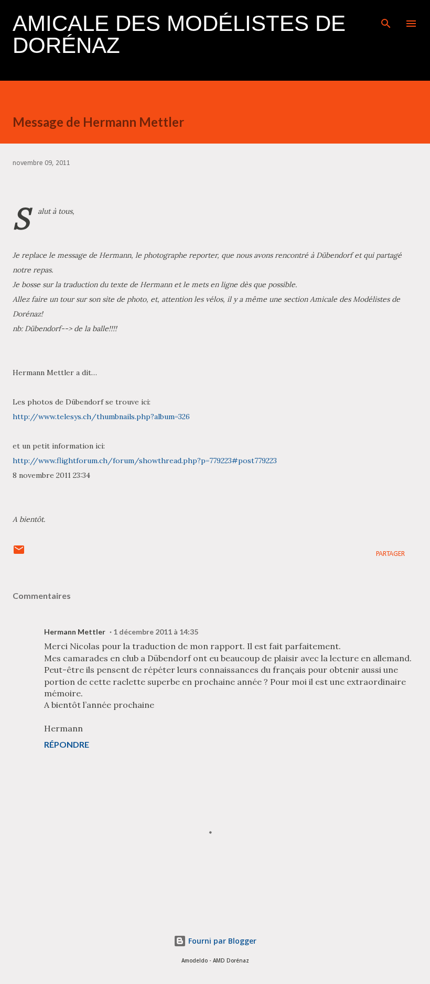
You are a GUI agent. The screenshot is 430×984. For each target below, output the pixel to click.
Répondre (66, 744)
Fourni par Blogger (221, 941)
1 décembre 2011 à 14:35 (155, 631)
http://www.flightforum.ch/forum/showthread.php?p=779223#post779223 (146, 460)
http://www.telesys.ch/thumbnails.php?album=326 (101, 416)
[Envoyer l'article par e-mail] (19, 554)
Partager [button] (390, 554)
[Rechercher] (386, 19)
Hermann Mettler (74, 631)
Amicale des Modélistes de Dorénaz (179, 34)
